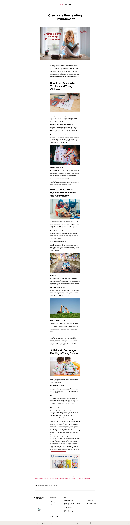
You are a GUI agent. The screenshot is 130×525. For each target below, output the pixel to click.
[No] (128, 523)
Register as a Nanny (53, 497)
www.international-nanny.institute (58, 451)
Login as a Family (53, 504)
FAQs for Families (46, 476)
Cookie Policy (67, 478)
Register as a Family (53, 498)
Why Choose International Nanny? (68, 476)
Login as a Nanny (53, 502)
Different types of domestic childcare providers (85, 476)
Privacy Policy (74, 478)
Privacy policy (95, 523)
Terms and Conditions (39, 478)
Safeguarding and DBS (59, 478)
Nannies (45, 2)
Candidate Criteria (90, 500)
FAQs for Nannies (38, 476)
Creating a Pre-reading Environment (65, 17)
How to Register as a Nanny (92, 497)
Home (35, 2)
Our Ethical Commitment (55, 476)
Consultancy (52, 2)
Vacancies (84, 2)
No (88, 523)
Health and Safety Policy (49, 478)
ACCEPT (83, 523)
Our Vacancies (89, 499)
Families (39, 2)
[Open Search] (95, 2)
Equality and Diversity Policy (84, 478)
